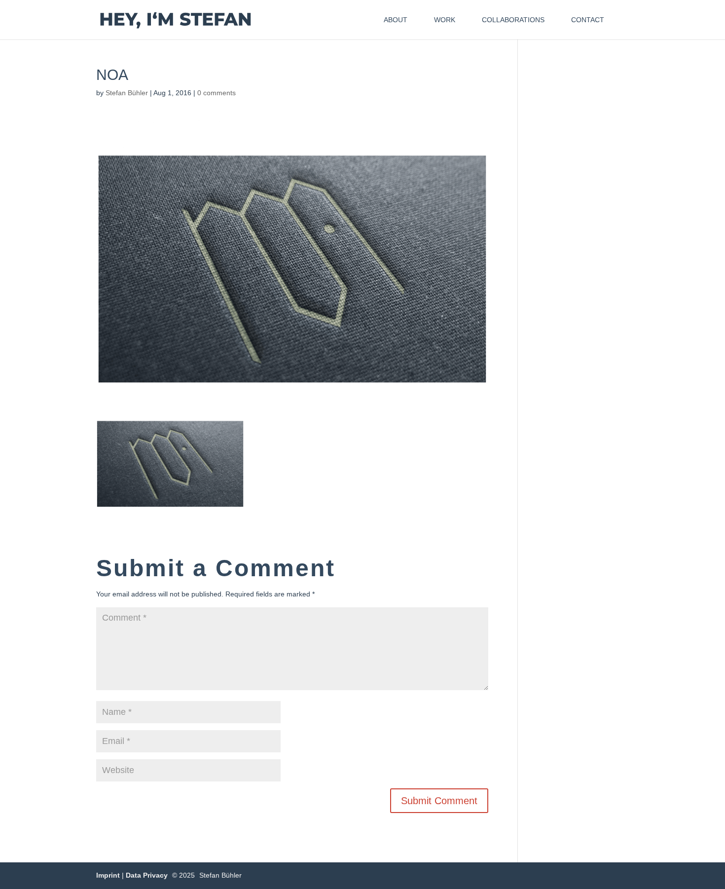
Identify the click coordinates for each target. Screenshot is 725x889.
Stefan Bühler (127, 93)
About (395, 20)
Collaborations (513, 20)
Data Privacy (147, 875)
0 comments (216, 93)
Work (444, 20)
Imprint (108, 875)
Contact (587, 20)
